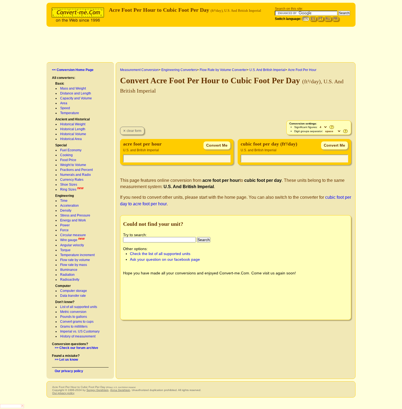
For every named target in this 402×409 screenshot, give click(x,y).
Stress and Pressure (75, 215)
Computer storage (73, 291)
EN (305, 19)
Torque (65, 250)
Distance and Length (75, 93)
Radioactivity (69, 279)
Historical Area (71, 139)
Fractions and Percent (76, 170)
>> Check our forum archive (76, 348)
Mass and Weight (73, 88)
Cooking (66, 155)
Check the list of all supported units (160, 253)
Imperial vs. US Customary (80, 331)
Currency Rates (71, 180)
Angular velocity (72, 245)
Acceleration (69, 206)
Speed (65, 108)
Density (65, 210)
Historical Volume (73, 134)
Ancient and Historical (72, 119)
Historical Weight (72, 124)
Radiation (67, 275)
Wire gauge (68, 240)
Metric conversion (73, 312)
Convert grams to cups (77, 322)
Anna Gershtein (120, 390)
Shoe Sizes (68, 184)
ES (313, 19)
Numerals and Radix (75, 175)
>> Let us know (66, 359)
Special (61, 145)
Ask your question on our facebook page (165, 259)
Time (64, 201)
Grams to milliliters (74, 326)
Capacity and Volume (76, 98)
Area (63, 103)
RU (327, 19)
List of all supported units (78, 307)
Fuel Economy (70, 150)
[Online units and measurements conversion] (79, 14)
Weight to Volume (73, 165)
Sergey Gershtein (97, 390)
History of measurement (77, 336)
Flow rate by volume (75, 260)
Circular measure (73, 235)
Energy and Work (73, 220)
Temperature (69, 113)
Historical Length (72, 129)
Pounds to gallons (73, 317)
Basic (59, 83)
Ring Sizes (68, 189)
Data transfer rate (73, 296)
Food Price (68, 160)
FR (335, 19)
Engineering (64, 196)
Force (64, 230)
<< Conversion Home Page (73, 70)
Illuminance (68, 270)
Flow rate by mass (73, 265)
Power (65, 225)
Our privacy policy (69, 371)
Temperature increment (77, 255)
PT (320, 19)
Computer (63, 286)
